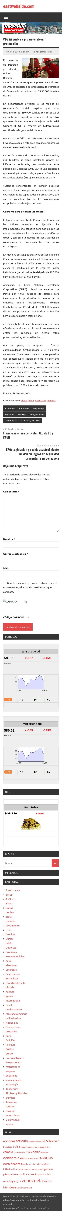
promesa (51, 400)
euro (6, 1164)
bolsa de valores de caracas (32, 1147)
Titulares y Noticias (30, 420)
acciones (9, 1141)
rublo (48, 1174)
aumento (32, 1141)
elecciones (11, 965)
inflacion (8, 1169)
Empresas (24, 408)
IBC (47, 1163)
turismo (10, 1106)
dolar (36, 1152)
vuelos (9, 1124)
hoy (43, 1163)
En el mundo (13, 973)
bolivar (54, 1141)
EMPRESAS (45, 1158)
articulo (22, 1141)
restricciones (13, 1066)
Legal (9, 1004)
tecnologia (9, 1181)
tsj (16, 1181)
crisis (8, 929)
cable (47, 1146)
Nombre (9, 539)
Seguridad (11, 1075)
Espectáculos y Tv (15, 982)
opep (8, 1035)
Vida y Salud (13, 1119)
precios (41, 1174)
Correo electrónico (15, 553)
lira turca (18, 1169)
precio (9, 1053)
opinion (47, 1169)
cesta (9, 916)
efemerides (33, 1158)
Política (22, 414)
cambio (10, 912)
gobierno (26, 1164)
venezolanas (13, 1115)
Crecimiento (13, 925)
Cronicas (10, 934)
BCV (44, 1140)
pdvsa (31, 400)
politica (24, 1174)
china (16, 1152)
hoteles (10, 991)
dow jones (44, 1152)
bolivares (7, 1146)
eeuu (8, 960)
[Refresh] (26, 601)
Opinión (10, 1040)
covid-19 (21, 1152)
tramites (10, 1097)
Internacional (13, 1000)
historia (10, 987)
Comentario (11, 491)
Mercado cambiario (16, 1013)
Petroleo (9, 414)
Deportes (11, 947)
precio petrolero (15, 1057)
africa (9, 894)
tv (20, 1181)
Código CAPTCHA (14, 617)
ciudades (11, 921)
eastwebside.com (18, 6)
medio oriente (14, 1009)
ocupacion (11, 1031)
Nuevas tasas (13, 1026)
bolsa (16, 1146)
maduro (27, 1169)
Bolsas (9, 907)
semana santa (13, 1079)
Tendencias (11, 420)
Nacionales (38, 408)
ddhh (8, 943)
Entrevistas (12, 978)
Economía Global (15, 956)
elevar (24, 400)
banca (38, 1141)
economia (11, 1157)
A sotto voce (13, 890)
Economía (10, 408)
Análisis (10, 898)
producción (40, 400)
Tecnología (12, 1084)
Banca (9, 903)
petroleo (14, 1174)
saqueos (10, 1071)
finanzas (16, 1164)
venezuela (32, 1180)
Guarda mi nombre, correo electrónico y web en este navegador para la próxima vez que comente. (30, 587)
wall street (21, 1187)
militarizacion (13, 1018)
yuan (29, 1187)
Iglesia (9, 996)
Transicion (11, 1101)
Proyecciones (37, 414)
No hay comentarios (42, 51)
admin (26, 51)
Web (5, 568)
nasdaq (34, 1169)
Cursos (9, 938)
